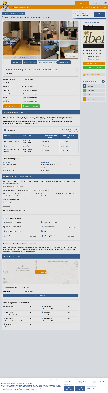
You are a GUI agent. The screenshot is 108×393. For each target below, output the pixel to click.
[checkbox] (66, 382)
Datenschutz (53, 379)
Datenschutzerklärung (34, 389)
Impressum (59, 379)
